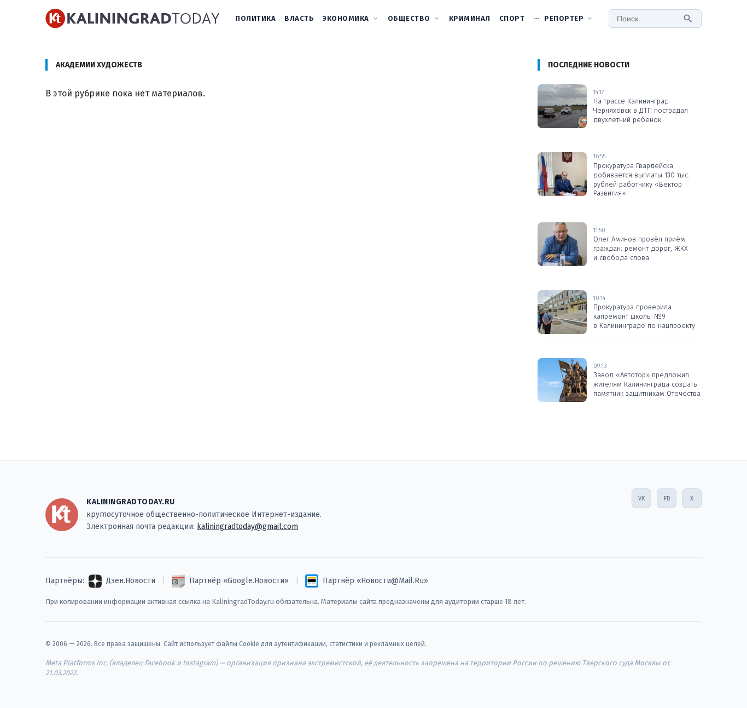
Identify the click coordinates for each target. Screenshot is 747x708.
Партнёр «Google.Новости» (239, 580)
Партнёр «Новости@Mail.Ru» (375, 580)
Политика (255, 18)
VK (641, 498)
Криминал (470, 18)
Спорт (512, 18)
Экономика (346, 18)
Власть (299, 18)
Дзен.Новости (130, 580)
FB (667, 498)
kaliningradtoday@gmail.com (247, 526)
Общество (409, 18)
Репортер (563, 18)
